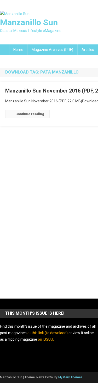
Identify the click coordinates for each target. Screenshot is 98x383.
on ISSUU (45, 339)
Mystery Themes (70, 377)
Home (18, 50)
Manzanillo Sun (29, 22)
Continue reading (29, 114)
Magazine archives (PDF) (52, 50)
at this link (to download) (47, 333)
